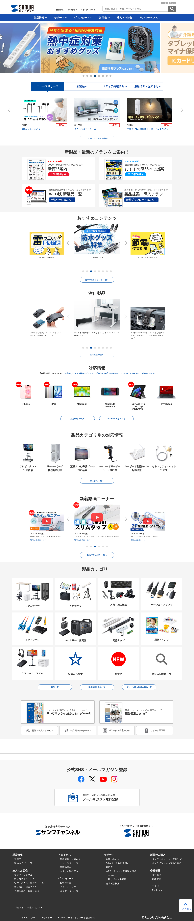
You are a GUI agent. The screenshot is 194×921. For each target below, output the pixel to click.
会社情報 (59, 10)
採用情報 (71, 10)
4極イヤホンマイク (31, 129)
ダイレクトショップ (89, 10)
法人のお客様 (20, 870)
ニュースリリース (69, 863)
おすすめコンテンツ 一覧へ (97, 280)
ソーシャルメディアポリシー (69, 918)
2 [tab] (87, 76)
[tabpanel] (97, 48)
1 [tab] (84, 76)
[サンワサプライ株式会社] (22, 8)
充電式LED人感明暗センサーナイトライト (147, 129)
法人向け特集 (124, 17)
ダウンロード (81, 17)
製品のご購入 (158, 854)
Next (181, 109)
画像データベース (69, 891)
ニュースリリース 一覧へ (97, 138)
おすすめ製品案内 (69, 871)
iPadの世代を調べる (116, 419)
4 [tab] (95, 76)
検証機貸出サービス (24, 879)
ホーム (24, 918)
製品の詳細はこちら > (39, 540)
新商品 (17, 859)
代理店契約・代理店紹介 (26, 891)
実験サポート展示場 (116, 879)
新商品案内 (65, 867)
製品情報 (39, 17)
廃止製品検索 (113, 883)
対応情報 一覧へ (77, 419)
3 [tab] (91, 76)
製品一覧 (55, 687)
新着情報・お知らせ (70, 859)
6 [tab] (103, 76)
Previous (9, 109)
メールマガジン (114, 875)
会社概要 (156, 875)
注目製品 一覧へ (97, 355)
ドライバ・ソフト (69, 887)
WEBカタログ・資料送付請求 (121, 871)
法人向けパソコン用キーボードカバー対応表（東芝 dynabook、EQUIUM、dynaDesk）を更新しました (110, 373)
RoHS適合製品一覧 (97, 687)
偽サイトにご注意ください (28, 907)
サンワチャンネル (150, 17)
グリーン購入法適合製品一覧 (139, 687)
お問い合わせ (113, 859)
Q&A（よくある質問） (117, 863)
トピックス (64, 854)
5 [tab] (99, 76)
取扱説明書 (65, 883)
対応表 (103, 17)
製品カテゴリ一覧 (23, 863)
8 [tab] (110, 76)
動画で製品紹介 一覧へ (97, 555)
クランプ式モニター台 (85, 129)
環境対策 (156, 879)
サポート (59, 17)
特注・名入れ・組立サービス (29, 883)
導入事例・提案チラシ (25, 887)
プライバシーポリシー (41, 918)
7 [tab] (107, 76)
